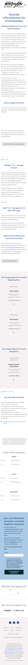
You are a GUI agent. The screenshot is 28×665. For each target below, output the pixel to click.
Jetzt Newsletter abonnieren (14, 572)
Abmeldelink (12, 542)
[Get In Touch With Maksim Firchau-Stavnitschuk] (13, 379)
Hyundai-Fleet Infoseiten (12, 247)
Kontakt (5, 630)
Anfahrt (11, 630)
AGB (12, 627)
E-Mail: (6, 552)
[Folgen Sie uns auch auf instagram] (14, 622)
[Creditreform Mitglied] (14, 634)
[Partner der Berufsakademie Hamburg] (14, 637)
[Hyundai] (18, 595)
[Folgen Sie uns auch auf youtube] (18, 622)
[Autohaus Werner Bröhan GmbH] (14, 3)
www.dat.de (17, 658)
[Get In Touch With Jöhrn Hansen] (13, 304)
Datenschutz (19, 562)
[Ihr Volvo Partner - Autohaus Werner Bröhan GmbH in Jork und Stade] (12, 595)
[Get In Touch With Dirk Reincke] (13, 332)
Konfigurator (12, 249)
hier (5, 136)
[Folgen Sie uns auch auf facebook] (10, 622)
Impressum (18, 630)
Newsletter (6, 627)
